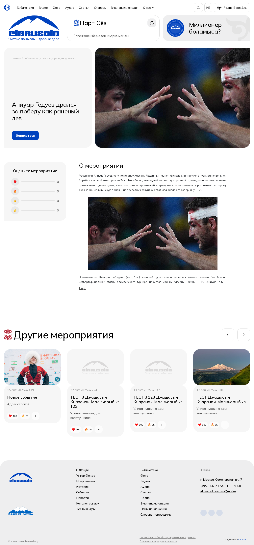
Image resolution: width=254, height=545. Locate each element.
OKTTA (242, 539)
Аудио (69, 7)
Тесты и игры (85, 509)
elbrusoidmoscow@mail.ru (218, 491)
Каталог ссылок (87, 503)
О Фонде (82, 470)
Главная (17, 58)
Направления (85, 481)
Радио (145, 498)
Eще (82, 288)
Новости (82, 498)
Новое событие (22, 397)
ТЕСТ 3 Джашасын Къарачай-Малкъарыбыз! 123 (95, 402)
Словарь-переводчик (155, 514)
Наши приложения (153, 509)
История (82, 487)
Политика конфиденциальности (158, 541)
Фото (56, 7)
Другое (40, 58)
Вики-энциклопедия (124, 7)
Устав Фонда (85, 475)
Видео (43, 7)
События (29, 58)
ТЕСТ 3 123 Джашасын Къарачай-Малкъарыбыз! (158, 399)
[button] (228, 335)
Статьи (84, 7)
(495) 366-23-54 (211, 486)
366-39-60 (233, 486)
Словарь (100, 7)
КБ (208, 8)
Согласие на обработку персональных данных (168, 537)
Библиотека (25, 7)
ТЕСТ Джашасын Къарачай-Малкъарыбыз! (221, 399)
